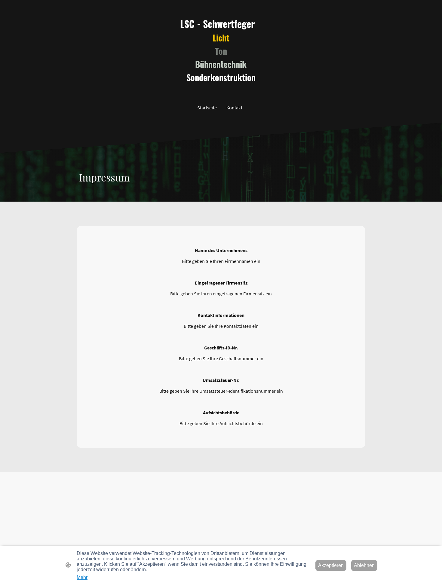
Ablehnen (364, 565)
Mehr (82, 577)
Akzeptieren (331, 565)
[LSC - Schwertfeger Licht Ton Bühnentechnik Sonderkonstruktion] (221, 89)
